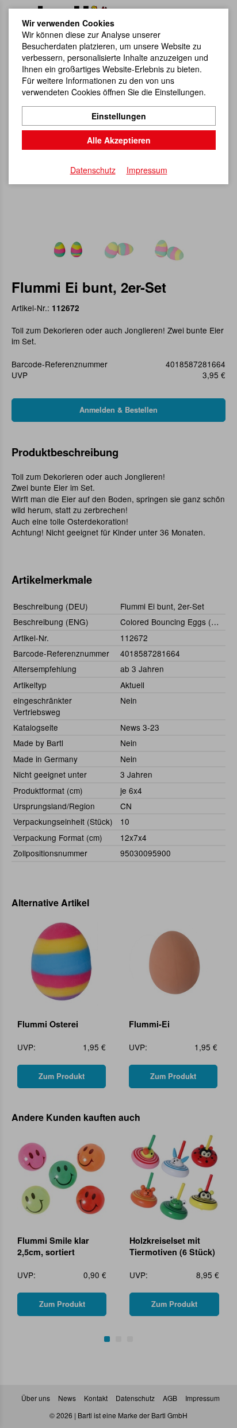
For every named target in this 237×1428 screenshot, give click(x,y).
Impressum (147, 170)
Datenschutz (93, 170)
